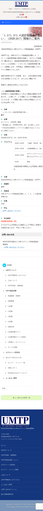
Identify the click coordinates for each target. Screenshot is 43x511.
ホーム (3, 445)
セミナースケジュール (13, 357)
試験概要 (11, 301)
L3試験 (10, 316)
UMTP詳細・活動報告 (15, 285)
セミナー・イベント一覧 (16, 363)
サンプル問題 (12, 347)
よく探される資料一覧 (22, 398)
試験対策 (11, 327)
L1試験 (10, 306)
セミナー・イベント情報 (9, 469)
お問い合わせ (20, 17)
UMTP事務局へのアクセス (17, 275)
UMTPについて (11, 270)
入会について (12, 280)
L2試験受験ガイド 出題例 (17, 337)
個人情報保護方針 (7, 494)
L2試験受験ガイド (14, 332)
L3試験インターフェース (16, 342)
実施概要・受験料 (14, 296)
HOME (9, 265)
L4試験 (10, 321)
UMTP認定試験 (11, 291)
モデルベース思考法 (13, 352)
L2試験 (10, 311)
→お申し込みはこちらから (11, 211)
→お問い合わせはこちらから (13, 247)
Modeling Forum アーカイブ (17, 373)
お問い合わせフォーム (9, 489)
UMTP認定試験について (9, 460)
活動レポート (12, 368)
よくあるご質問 (11, 378)
